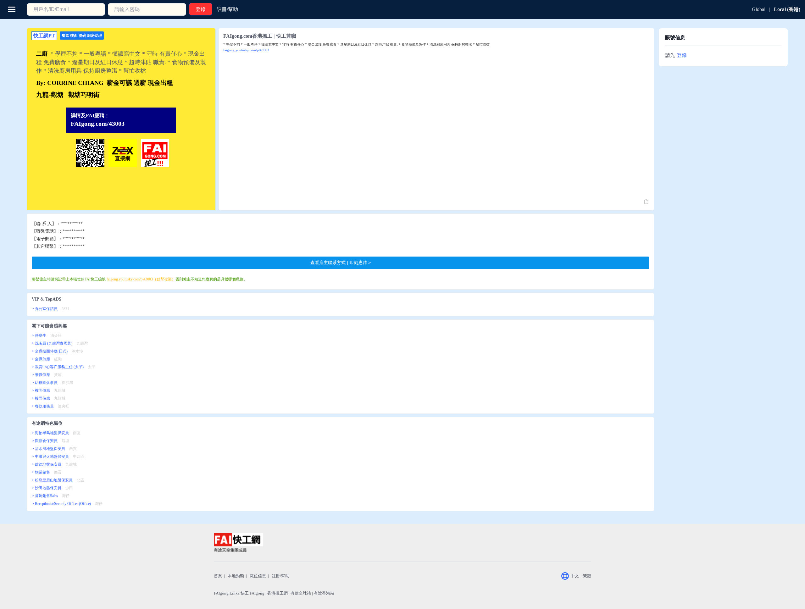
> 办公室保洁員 (45, 309)
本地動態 (236, 575)
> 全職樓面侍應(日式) (50, 351)
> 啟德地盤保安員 (46, 464)
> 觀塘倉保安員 (45, 441)
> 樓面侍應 (41, 390)
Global (758, 9)
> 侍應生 (39, 335)
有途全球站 (301, 593)
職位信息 (258, 575)
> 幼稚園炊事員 (45, 382)
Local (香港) (787, 9)
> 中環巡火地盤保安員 (50, 456)
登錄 (682, 55)
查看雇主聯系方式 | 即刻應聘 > (340, 262)
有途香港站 (324, 593)
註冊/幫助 (280, 575)
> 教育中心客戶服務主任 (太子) (58, 367)
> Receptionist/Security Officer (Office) (61, 503)
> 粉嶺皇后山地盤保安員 (52, 480)
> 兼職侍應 (41, 375)
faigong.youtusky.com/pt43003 (246, 50)
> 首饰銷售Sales (45, 496)
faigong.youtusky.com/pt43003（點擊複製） (141, 279)
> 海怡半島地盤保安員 (50, 433)
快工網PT (44, 35)
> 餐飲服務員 (43, 406)
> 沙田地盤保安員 (46, 488)
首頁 (218, 575)
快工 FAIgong (252, 593)
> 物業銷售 (41, 472)
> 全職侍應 (41, 359)
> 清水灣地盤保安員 (48, 448)
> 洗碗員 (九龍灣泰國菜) (52, 343)
